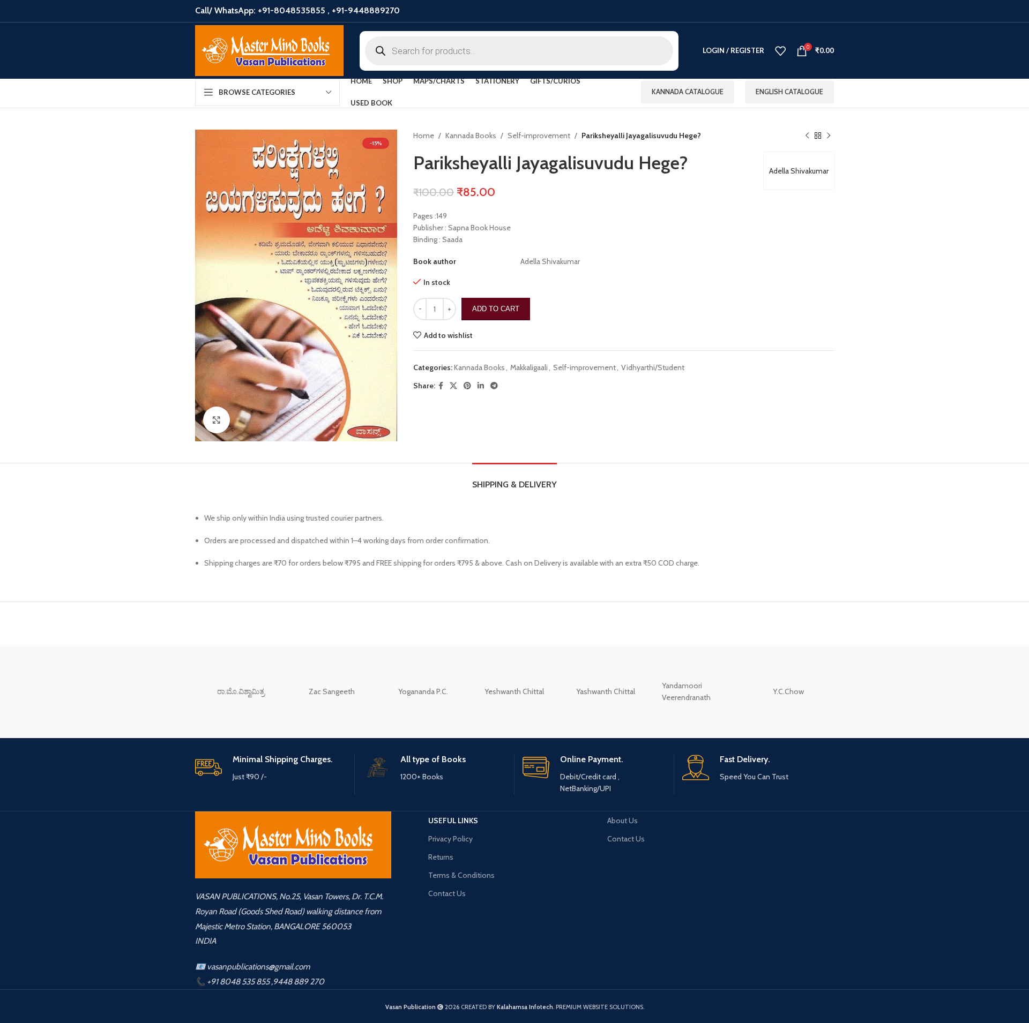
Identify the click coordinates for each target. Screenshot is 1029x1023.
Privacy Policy (450, 839)
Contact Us (447, 893)
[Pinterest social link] (467, 386)
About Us (622, 820)
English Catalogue (789, 91)
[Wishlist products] (780, 51)
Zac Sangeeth (332, 691)
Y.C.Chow (788, 691)
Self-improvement (539, 135)
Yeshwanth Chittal (514, 691)
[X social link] (453, 386)
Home (423, 135)
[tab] (514, 479)
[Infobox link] (270, 768)
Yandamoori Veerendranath (686, 691)
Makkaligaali (529, 367)
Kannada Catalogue (688, 91)
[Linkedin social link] (480, 386)
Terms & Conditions (461, 875)
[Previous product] (807, 135)
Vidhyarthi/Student (652, 367)
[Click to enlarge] (216, 420)
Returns (440, 857)
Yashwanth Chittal (605, 691)
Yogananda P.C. (423, 691)
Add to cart (495, 309)
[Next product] (828, 135)
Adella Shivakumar (799, 171)
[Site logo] (269, 50)
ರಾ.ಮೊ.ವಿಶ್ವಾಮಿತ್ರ (241, 691)
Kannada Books (470, 135)
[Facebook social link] (440, 386)
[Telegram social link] (494, 386)
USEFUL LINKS (453, 820)
